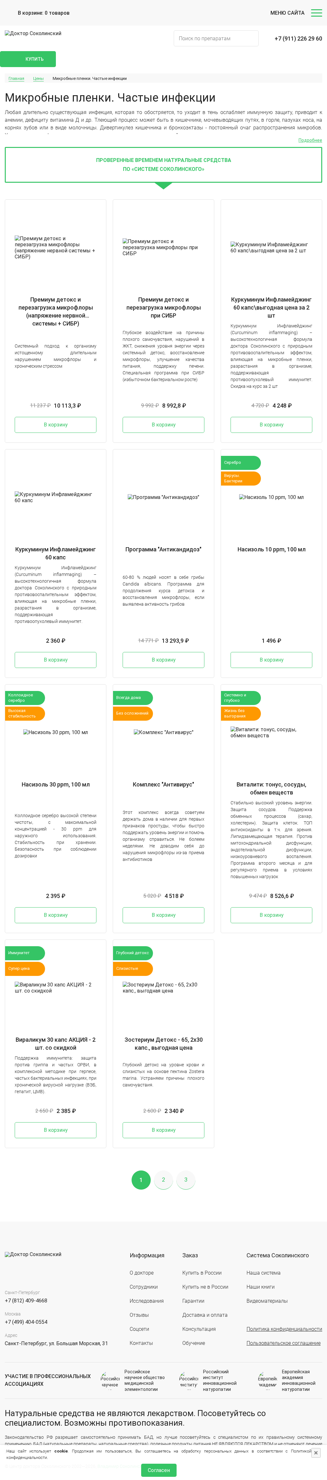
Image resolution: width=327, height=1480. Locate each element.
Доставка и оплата (205, 1315)
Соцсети (139, 1329)
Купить (35, 59)
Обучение (193, 1343)
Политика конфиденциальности (284, 1329)
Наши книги (261, 1287)
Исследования (147, 1301)
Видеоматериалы (267, 1301)
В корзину (56, 425)
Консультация (199, 1329)
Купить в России (202, 1273)
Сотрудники (144, 1287)
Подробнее (310, 140)
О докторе (142, 1273)
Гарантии (193, 1301)
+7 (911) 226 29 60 (298, 38)
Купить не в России (205, 1287)
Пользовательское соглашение (284, 1343)
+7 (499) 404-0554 (26, 1322)
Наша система (264, 1273)
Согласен (159, 1470)
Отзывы (139, 1315)
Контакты (141, 1343)
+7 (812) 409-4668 (26, 1301)
